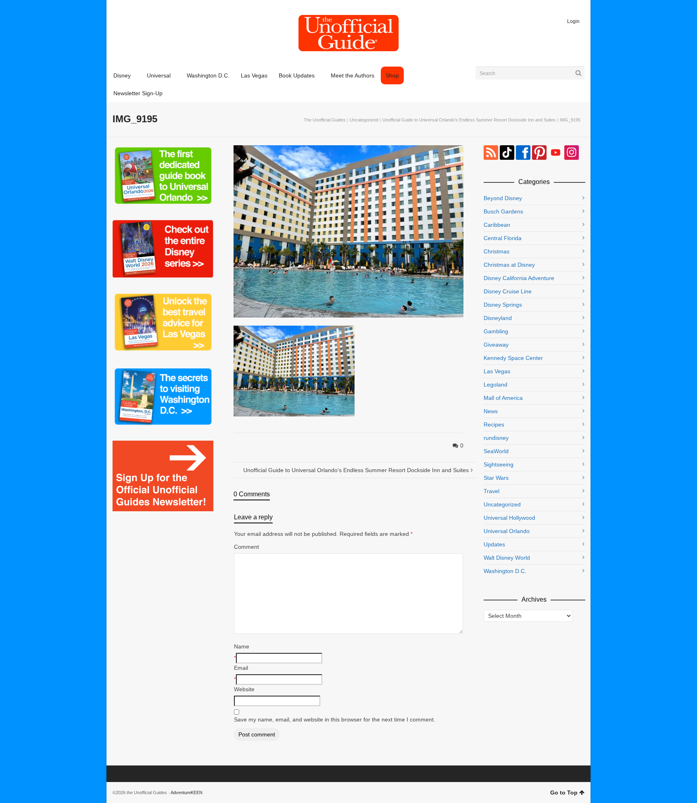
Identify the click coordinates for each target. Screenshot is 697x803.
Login (573, 21)
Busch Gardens (503, 211)
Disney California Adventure (519, 278)
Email (241, 668)
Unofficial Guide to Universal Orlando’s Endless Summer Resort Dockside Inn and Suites (469, 119)
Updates (494, 544)
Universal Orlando (507, 531)
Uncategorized (364, 119)
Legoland (495, 384)
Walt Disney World (507, 557)
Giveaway (496, 344)
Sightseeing (498, 464)
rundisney (496, 438)
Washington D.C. (505, 571)
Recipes (494, 424)
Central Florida (503, 238)
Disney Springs (503, 304)
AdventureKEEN (186, 792)
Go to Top (564, 792)
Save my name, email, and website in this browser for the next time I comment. (334, 719)
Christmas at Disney (509, 264)
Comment (246, 547)
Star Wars (496, 478)
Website (244, 689)
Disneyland (498, 318)
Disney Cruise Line (508, 291)
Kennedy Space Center (513, 358)
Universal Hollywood (509, 517)
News (491, 411)
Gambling (496, 331)
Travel (491, 491)
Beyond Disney (503, 198)
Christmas (496, 251)
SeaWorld (496, 451)
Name (241, 646)
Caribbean (497, 225)
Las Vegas (497, 371)
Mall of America (503, 398)
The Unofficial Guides (325, 119)
